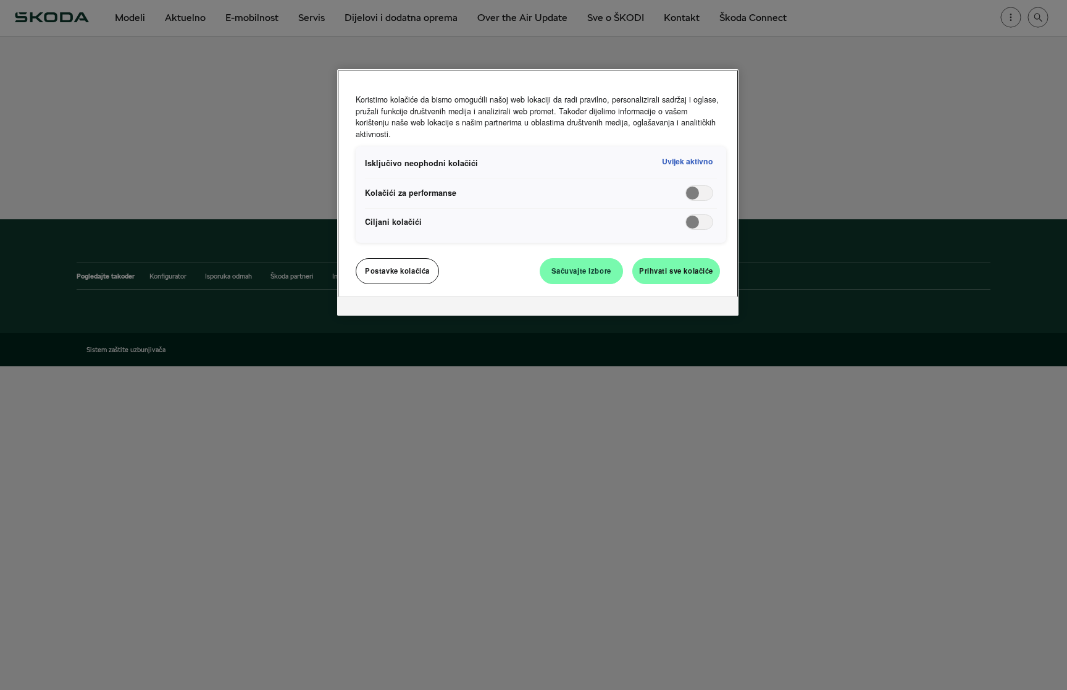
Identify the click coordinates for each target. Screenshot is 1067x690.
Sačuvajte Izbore (581, 271)
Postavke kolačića (397, 271)
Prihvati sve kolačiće (676, 271)
